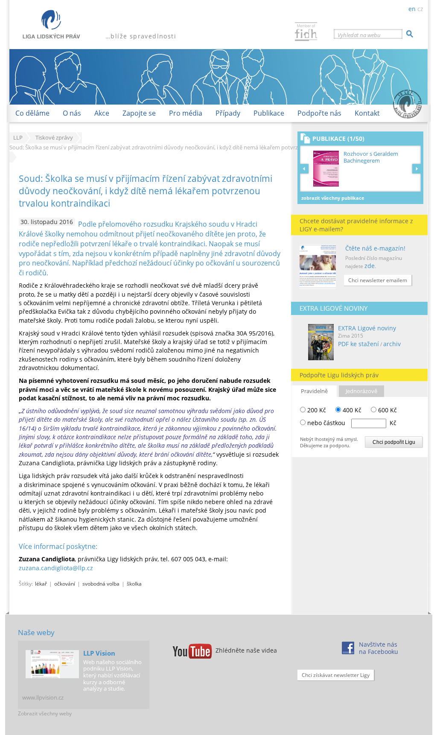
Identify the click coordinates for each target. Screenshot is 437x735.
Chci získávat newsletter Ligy (336, 675)
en (412, 9)
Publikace (268, 113)
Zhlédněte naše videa (246, 650)
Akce (101, 113)
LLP (18, 137)
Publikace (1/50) (338, 138)
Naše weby (36, 632)
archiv (392, 344)
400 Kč (351, 410)
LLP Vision (99, 653)
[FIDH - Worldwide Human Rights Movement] (306, 32)
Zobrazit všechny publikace (332, 198)
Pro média (185, 113)
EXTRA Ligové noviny (367, 328)
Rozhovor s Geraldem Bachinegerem (371, 157)
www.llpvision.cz (43, 697)
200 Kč (316, 410)
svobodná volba (100, 583)
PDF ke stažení (358, 344)
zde (369, 266)
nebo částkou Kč (351, 423)
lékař (41, 583)
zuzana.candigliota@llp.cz (56, 568)
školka (134, 583)
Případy (228, 113)
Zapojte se (139, 113)
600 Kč (386, 410)
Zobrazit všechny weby (45, 713)
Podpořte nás (319, 113)
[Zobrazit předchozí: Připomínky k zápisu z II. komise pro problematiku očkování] (305, 168)
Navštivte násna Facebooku (378, 648)
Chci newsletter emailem (377, 280)
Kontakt (367, 113)
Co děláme (32, 113)
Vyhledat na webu (359, 35)
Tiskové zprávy (54, 137)
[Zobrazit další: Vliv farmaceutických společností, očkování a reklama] (416, 168)
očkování (64, 583)
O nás (72, 113)
